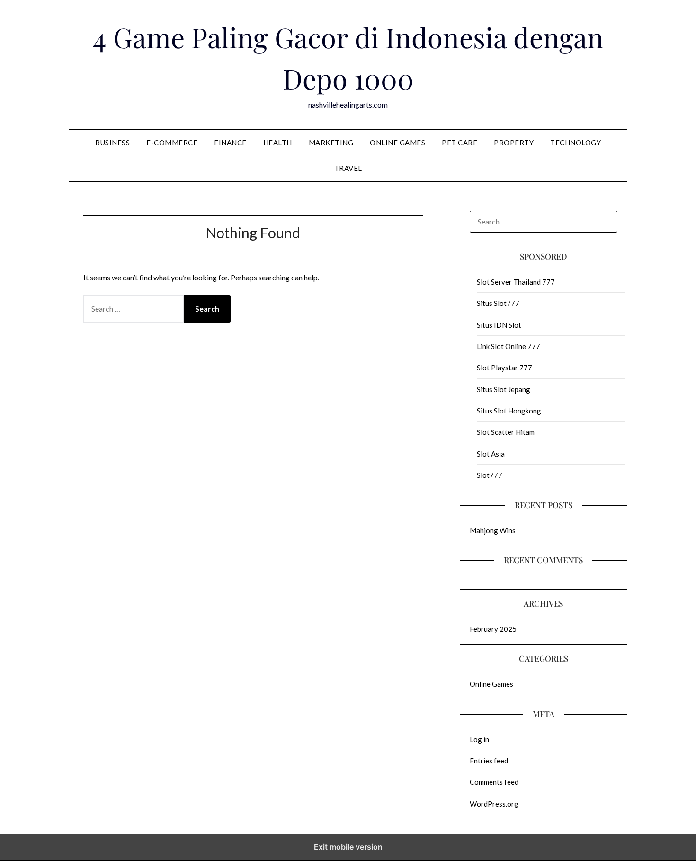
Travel (348, 168)
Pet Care (459, 142)
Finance (230, 142)
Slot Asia (491, 453)
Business (112, 142)
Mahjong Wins (493, 530)
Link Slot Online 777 (508, 346)
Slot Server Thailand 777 (516, 282)
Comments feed (494, 782)
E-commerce (171, 142)
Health (277, 142)
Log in (479, 739)
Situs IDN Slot (499, 325)
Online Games (397, 142)
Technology (575, 142)
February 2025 (493, 629)
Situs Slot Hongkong (509, 410)
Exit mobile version (348, 847)
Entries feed (489, 760)
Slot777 (489, 475)
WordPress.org (494, 803)
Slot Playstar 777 (504, 367)
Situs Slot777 (498, 303)
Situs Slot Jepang (503, 389)
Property (514, 142)
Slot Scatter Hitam (506, 432)
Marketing (331, 142)
